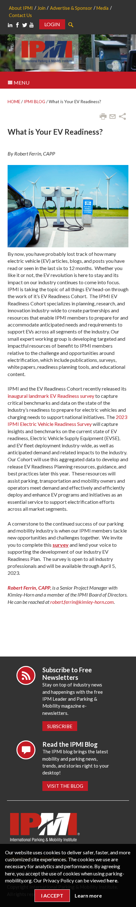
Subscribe (59, 726)
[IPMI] (46, 51)
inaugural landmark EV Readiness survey (51, 396)
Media (102, 8)
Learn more (88, 895)
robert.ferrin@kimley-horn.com (82, 602)
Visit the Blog (65, 786)
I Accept (52, 895)
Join (41, 8)
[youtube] (31, 24)
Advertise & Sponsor (71, 8)
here (112, 880)
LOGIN (52, 24)
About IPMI (21, 8)
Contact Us (20, 15)
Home (14, 101)
